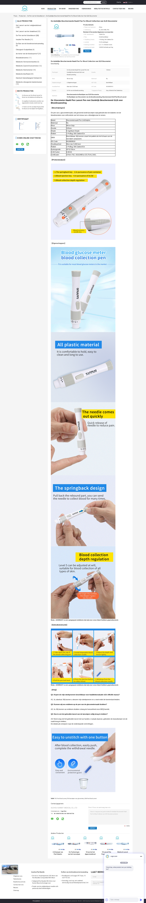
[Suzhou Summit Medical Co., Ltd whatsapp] (23, 144)
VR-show (62, 8)
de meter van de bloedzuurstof (27, 54)
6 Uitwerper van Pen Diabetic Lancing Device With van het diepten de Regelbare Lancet (58, 853)
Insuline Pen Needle (23, 39)
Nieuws (130, 8)
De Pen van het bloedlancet (36, 16)
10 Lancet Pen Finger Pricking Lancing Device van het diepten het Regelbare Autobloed (106, 853)
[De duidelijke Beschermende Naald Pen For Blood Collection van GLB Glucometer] (65, 35)
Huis (42, 8)
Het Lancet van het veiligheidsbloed (28, 25)
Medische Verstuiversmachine (26, 62)
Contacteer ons (119, 8)
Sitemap (16, 890)
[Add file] (106, 900)
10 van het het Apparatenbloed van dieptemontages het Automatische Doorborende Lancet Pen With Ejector (90, 853)
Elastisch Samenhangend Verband (27, 78)
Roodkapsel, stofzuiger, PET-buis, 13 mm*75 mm (74, 876)
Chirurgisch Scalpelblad (24, 50)
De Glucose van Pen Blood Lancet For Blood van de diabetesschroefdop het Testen (32, 97)
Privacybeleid (36, 901)
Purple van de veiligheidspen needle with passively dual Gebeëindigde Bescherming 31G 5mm (45, 888)
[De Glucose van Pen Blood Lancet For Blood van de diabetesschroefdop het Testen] (18, 96)
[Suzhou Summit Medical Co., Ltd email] (18, 144)
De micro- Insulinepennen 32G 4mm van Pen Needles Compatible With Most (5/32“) (45, 877)
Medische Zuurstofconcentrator (27, 66)
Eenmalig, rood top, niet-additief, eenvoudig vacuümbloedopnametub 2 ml (75, 881)
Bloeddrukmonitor (22, 58)
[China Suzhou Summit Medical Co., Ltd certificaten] (21, 126)
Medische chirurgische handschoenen (29, 82)
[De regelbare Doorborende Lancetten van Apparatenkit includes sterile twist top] (18, 102)
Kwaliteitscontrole (102, 8)
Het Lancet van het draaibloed (26, 31)
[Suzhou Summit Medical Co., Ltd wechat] (28, 144)
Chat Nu (119, 2)
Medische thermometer (24, 70)
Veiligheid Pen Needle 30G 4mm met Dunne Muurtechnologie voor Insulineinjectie (44, 882)
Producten (51, 8)
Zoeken (104, 2)
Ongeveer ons (73, 8)
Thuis (15, 16)
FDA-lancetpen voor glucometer (75, 798)
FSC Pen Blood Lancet (60, 798)
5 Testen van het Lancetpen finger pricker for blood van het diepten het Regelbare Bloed (33, 108)
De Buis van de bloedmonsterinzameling (30, 44)
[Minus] (141, 856)
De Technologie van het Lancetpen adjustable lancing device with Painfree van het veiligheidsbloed (74, 853)
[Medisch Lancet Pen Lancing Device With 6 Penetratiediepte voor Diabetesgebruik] (123, 843)
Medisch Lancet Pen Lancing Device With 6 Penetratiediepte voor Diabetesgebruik (122, 853)
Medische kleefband (23, 74)
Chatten (87, 51)
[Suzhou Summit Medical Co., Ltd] (24, 9)
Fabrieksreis (86, 8)
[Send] (141, 900)
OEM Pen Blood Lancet (90, 798)
